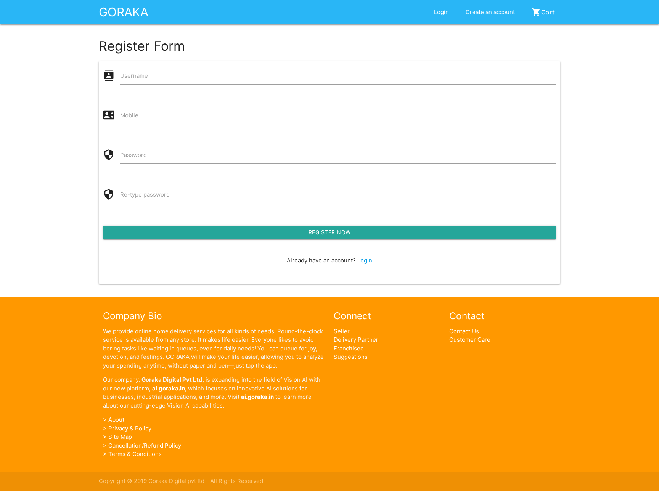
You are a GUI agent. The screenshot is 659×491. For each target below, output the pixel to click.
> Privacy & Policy (127, 428)
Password (133, 154)
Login (441, 12)
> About (113, 419)
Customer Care (469, 339)
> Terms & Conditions (132, 453)
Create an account (490, 12)
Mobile (129, 115)
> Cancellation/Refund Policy (142, 445)
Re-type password (145, 194)
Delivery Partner (356, 339)
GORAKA (123, 12)
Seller (342, 331)
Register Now (330, 232)
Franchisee (349, 348)
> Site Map (117, 436)
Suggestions (351, 356)
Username (134, 75)
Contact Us (464, 331)
